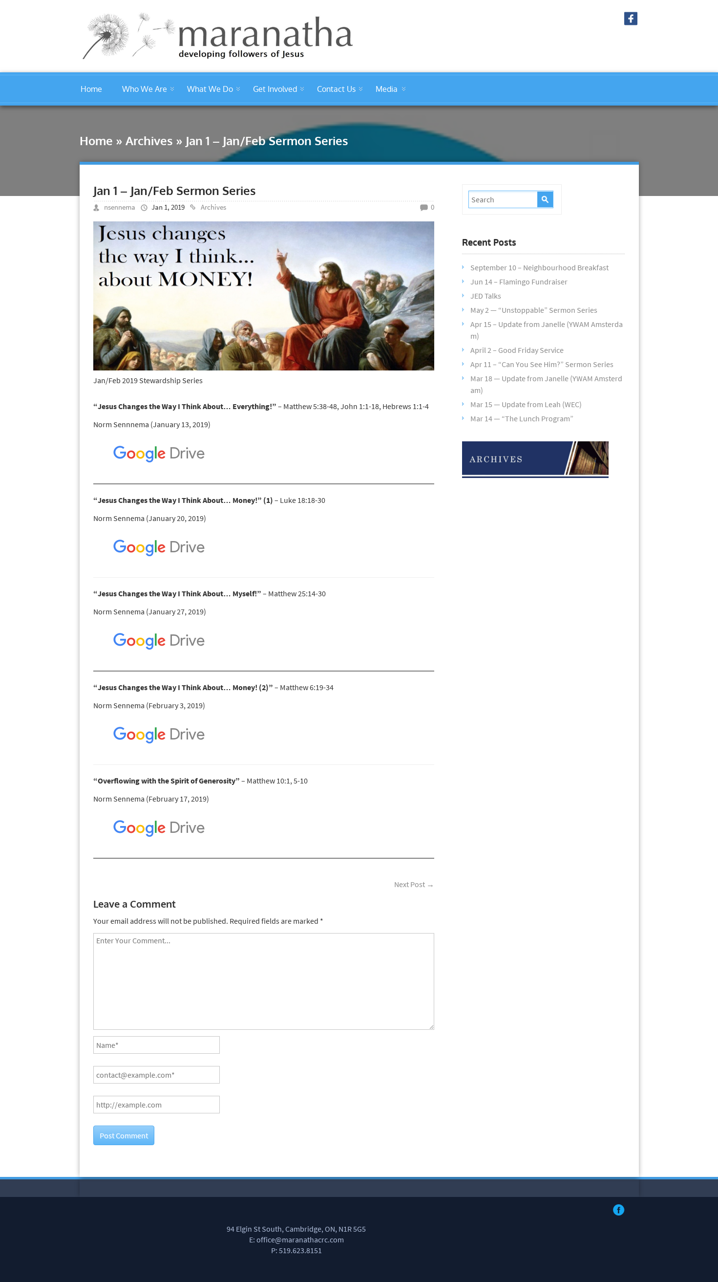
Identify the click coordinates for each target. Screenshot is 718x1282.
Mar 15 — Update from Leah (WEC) (526, 404)
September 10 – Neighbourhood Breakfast (539, 267)
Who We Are (144, 89)
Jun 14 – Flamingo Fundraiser (519, 281)
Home (91, 89)
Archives (149, 140)
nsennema (119, 207)
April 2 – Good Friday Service (517, 350)
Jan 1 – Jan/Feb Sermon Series (174, 190)
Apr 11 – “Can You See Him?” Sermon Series (541, 364)
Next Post (414, 884)
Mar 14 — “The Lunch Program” (521, 418)
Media (387, 89)
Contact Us (336, 89)
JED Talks (485, 296)
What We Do (210, 89)
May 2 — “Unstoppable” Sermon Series (533, 310)
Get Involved (275, 89)
